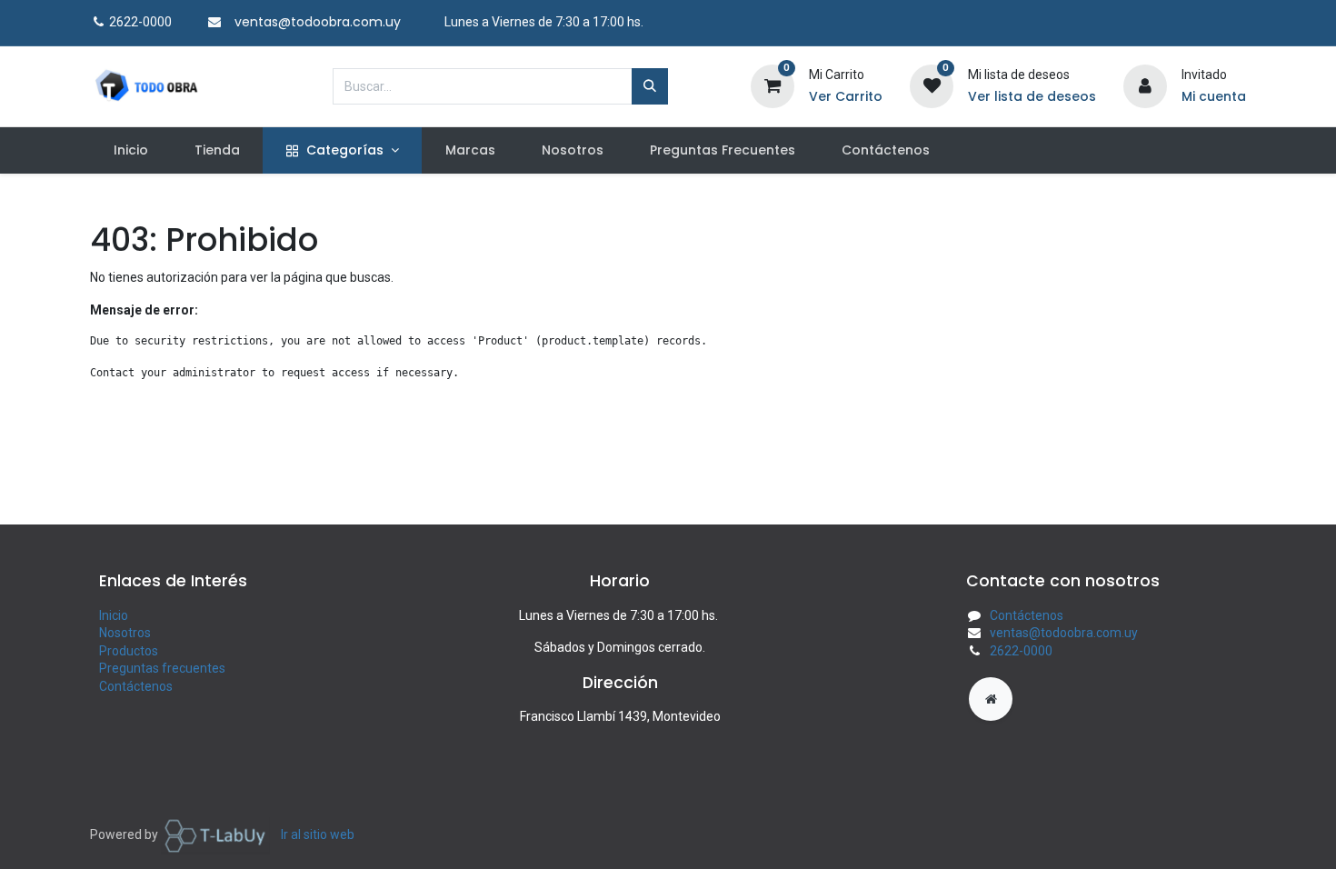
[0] (772, 84)
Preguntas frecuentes (162, 668)
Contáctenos (136, 686)
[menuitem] (130, 151)
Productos (128, 651)
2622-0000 (1021, 651)
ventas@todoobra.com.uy (1064, 632)
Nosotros (125, 632)
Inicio (113, 615)
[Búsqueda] (650, 86)
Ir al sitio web (317, 834)
